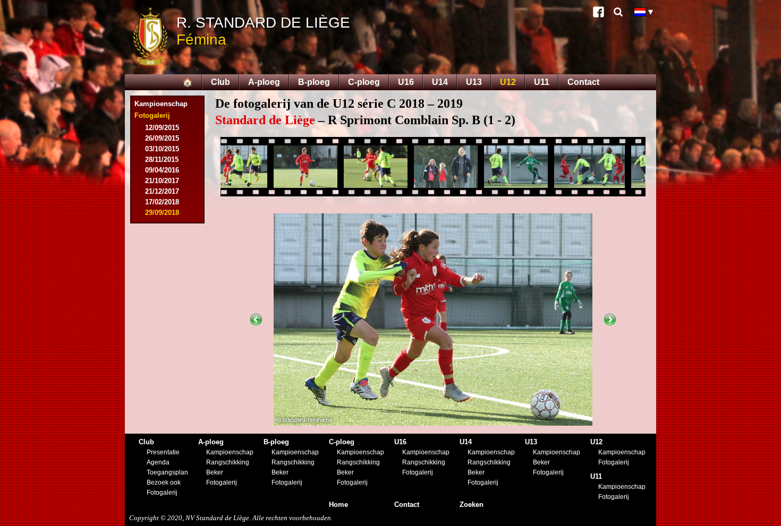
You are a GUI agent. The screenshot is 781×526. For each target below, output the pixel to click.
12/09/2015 (162, 128)
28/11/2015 (162, 159)
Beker (214, 472)
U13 (474, 82)
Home (338, 504)
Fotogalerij (162, 492)
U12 (508, 82)
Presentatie (163, 452)
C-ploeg (364, 82)
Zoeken (471, 504)
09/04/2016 (162, 170)
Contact (583, 82)
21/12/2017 (162, 191)
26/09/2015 (162, 138)
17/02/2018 (162, 202)
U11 (541, 82)
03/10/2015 (162, 149)
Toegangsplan (167, 472)
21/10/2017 (162, 181)
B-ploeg (314, 82)
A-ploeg (264, 82)
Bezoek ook (164, 482)
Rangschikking (227, 462)
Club (220, 82)
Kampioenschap (161, 104)
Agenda (158, 462)
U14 (440, 82)
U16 (406, 82)
